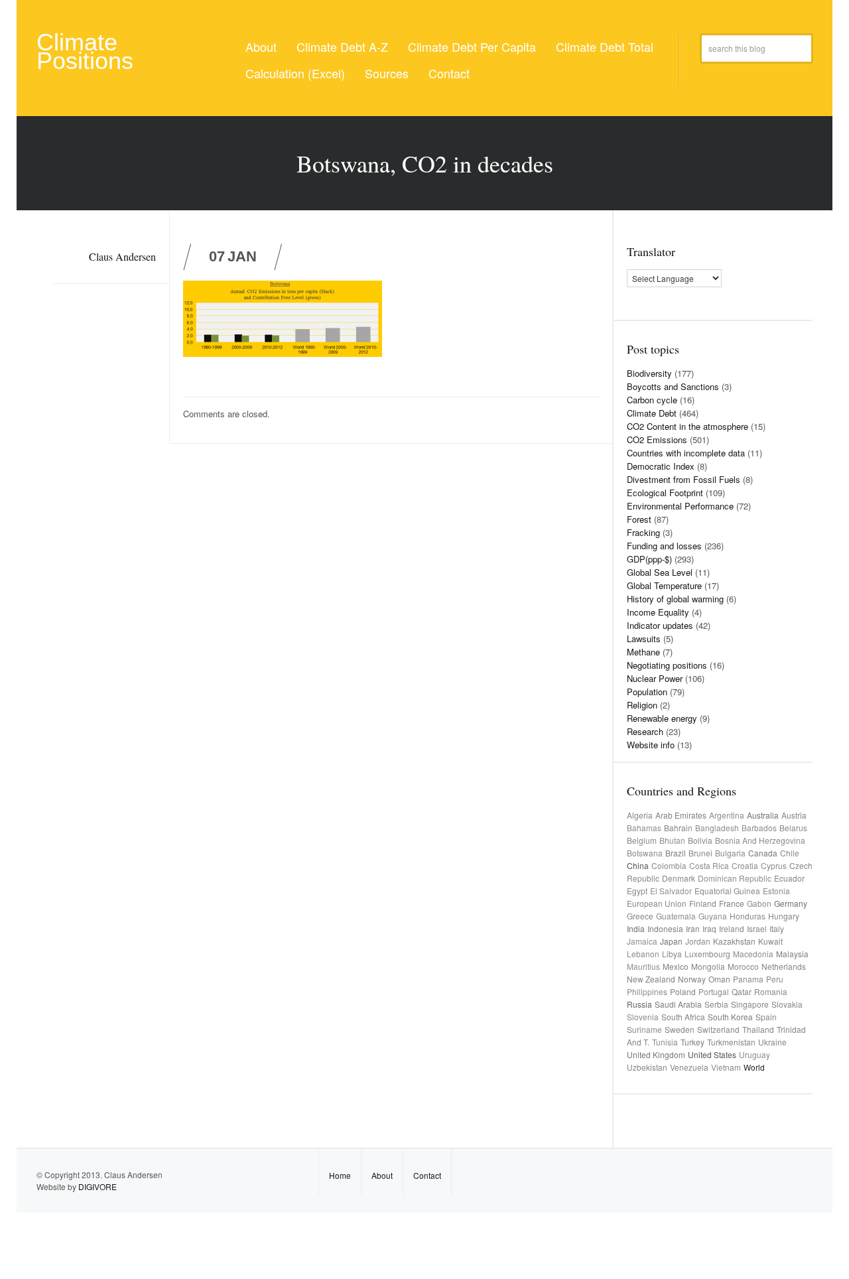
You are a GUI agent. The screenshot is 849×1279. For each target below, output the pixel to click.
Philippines (647, 991)
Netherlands (783, 966)
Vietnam (726, 1067)
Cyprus (774, 865)
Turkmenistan (731, 1041)
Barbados (759, 827)
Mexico (675, 966)
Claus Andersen (122, 256)
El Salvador (671, 890)
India (636, 928)
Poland (683, 991)
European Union (656, 903)
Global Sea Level (659, 572)
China (638, 865)
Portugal (713, 991)
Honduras (747, 915)
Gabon (759, 903)
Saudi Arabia (678, 1004)
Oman (719, 978)
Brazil (675, 852)
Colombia (668, 865)
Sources (387, 73)
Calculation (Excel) (295, 73)
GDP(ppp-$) (649, 559)
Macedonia (753, 953)
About (261, 46)
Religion (642, 705)
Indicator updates (660, 625)
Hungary (783, 915)
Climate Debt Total (604, 46)
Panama (748, 978)
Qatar (741, 991)
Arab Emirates (680, 815)
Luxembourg (707, 953)
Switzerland (718, 1029)
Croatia (745, 865)
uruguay (754, 1054)
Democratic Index (660, 466)
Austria (794, 815)
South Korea (730, 1016)
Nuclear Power (655, 678)
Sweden (679, 1029)
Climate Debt (652, 413)
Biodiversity (649, 373)
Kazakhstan (734, 941)
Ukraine (772, 1041)
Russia (639, 1004)
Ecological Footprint (665, 492)
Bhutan (672, 840)
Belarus (793, 827)
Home (340, 1175)
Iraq (709, 928)
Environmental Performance (680, 506)
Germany (790, 903)
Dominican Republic (734, 878)
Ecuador (789, 878)
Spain (766, 1016)
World (754, 1067)
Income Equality (658, 612)
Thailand (758, 1029)
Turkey (692, 1041)
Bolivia (700, 840)
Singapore (750, 1004)
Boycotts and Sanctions (673, 386)
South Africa (683, 1016)
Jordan (697, 941)
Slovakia (787, 1004)
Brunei (700, 852)
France (731, 903)
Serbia (716, 1004)
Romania (770, 991)
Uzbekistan (647, 1067)
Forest (639, 519)
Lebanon (643, 953)
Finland (702, 903)
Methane (643, 651)
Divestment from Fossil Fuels (683, 479)
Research (645, 731)
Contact (449, 73)
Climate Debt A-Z (342, 46)
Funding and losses (664, 545)
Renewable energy (662, 718)
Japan (671, 941)
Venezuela (689, 1067)
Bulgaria (730, 852)
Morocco (743, 966)
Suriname (644, 1029)
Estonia (776, 890)
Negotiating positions (667, 665)
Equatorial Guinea (727, 890)
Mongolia (708, 966)
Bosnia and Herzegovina (760, 840)
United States (712, 1054)
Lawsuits (644, 638)
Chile (789, 852)
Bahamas (644, 827)
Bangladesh (717, 827)
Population (647, 691)
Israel (757, 928)
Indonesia (665, 928)
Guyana (712, 915)
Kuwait (770, 941)
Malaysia (792, 953)
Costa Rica (709, 865)
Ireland (731, 928)
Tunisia (665, 1041)
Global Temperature (664, 585)
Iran (693, 928)
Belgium (642, 840)
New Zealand (651, 978)
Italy (776, 928)
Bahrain (678, 827)
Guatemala (676, 915)
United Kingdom (656, 1054)
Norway (692, 978)
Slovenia (643, 1016)
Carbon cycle (652, 399)
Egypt (637, 890)
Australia (763, 815)
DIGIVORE (97, 1186)
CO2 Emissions (657, 439)
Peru (774, 978)
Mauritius (643, 966)
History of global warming (675, 598)
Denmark (678, 878)
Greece (640, 915)
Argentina (726, 815)
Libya (672, 953)
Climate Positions (84, 51)
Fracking (643, 532)
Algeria (640, 815)
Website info (651, 744)
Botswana (645, 852)
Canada (762, 852)
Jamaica (642, 941)
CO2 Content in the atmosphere (687, 426)
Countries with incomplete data (686, 452)
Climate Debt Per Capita (472, 46)
